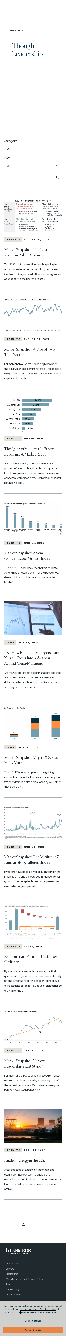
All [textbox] (8, 148)
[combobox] (33, 148)
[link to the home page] (18, 1251)
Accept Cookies (33, 1329)
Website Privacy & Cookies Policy (38, 1312)
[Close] (60, 1306)
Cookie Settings (33, 1320)
